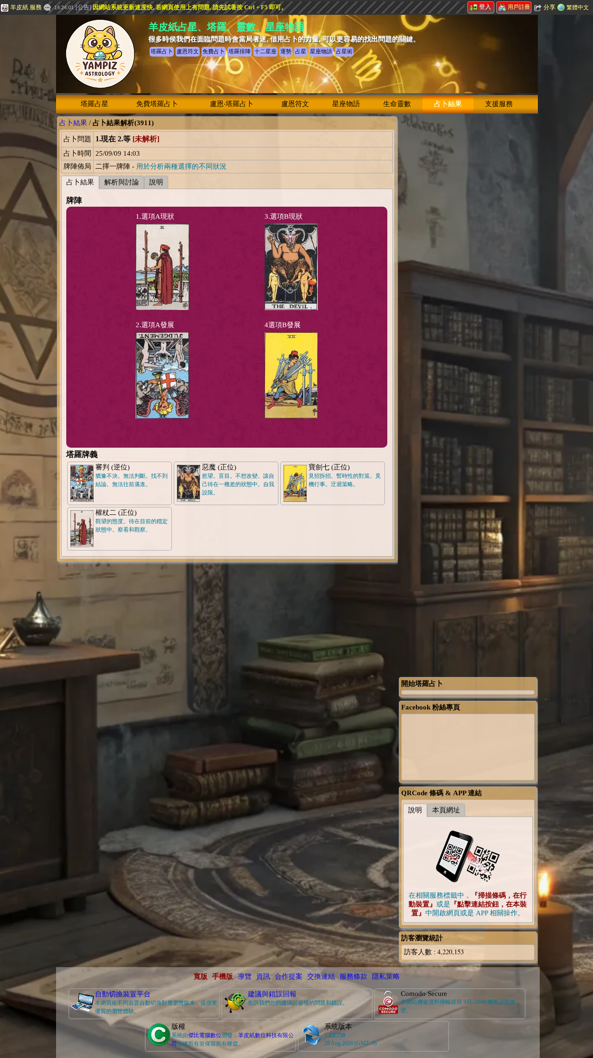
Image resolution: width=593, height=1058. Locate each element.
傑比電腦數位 (204, 1035)
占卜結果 (448, 104)
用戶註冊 (519, 7)
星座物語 (346, 104)
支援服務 (499, 104)
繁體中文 (578, 7)
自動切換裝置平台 (123, 994)
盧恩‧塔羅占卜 (231, 104)
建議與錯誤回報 (272, 994)
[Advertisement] (467, 255)
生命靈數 (397, 104)
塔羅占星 (94, 104)
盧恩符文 (295, 104)
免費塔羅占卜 (157, 104)
